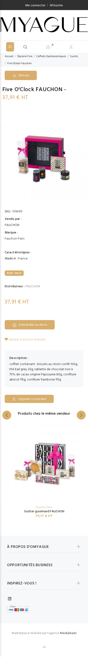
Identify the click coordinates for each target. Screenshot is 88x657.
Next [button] (81, 415)
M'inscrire (56, 5)
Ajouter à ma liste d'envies (27, 339)
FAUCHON (12, 225)
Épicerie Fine (24, 56)
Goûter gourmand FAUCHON (44, 511)
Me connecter (35, 5)
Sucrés (74, 56)
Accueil (9, 56)
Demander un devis (33, 325)
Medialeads (68, 633)
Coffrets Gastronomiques (51, 56)
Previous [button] (6, 415)
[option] (44, 156)
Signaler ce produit (32, 399)
